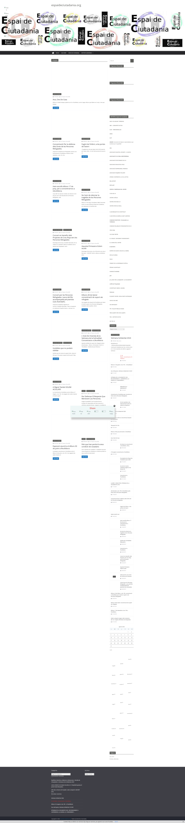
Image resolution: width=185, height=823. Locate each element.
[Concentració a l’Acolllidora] (114, 477)
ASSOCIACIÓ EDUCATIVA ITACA (117, 164)
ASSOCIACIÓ (113, 173)
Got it (116, 821)
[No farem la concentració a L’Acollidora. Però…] (114, 446)
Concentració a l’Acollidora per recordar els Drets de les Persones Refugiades (121, 395)
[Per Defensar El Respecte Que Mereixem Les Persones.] (94, 377)
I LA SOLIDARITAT (127, 280)
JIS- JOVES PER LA (114, 280)
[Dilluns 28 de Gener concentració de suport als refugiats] (94, 276)
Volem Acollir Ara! (115, 514)
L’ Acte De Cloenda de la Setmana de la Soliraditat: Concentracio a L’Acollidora (92, 338)
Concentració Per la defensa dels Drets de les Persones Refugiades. (64, 146)
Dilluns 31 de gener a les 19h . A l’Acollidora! (121, 364)
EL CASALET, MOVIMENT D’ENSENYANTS (119, 238)
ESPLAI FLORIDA (113, 255)
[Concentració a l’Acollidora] (114, 550)
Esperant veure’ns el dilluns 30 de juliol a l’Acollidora (65, 447)
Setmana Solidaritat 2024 (121, 338)
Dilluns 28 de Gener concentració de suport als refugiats (92, 297)
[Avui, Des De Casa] (79, 78)
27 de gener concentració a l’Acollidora (120, 452)
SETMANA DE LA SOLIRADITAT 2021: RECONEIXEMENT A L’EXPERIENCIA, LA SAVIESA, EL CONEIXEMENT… (120, 379)
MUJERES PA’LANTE (120, 173)
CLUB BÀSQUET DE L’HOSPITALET (118, 212)
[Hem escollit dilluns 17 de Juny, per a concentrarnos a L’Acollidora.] (65, 172)
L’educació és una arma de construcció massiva (125, 575)
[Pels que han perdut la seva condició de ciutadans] (94, 427)
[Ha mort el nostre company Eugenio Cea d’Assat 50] (114, 468)
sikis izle (53, 790)
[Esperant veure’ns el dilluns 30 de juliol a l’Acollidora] (65, 428)
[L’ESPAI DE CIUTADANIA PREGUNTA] (114, 542)
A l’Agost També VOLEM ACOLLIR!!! (62, 388)
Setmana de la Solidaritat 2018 (66, 782)
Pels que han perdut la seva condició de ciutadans (93, 445)
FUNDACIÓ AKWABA (114, 271)
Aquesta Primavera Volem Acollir (92, 247)
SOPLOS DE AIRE (114, 300)
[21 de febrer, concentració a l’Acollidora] (114, 358)
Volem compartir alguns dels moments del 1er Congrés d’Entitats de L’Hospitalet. (121, 619)
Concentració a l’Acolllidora (123, 476)
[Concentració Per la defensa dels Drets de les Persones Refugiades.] (65, 125)
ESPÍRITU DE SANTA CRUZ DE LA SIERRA (119, 251)
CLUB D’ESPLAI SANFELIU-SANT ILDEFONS (120, 216)
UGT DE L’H (112, 321)
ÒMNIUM (112, 292)
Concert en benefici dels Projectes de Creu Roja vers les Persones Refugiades (65, 237)
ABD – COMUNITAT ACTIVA (116, 125)
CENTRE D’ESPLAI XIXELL (116, 206)
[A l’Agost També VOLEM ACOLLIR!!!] (65, 372)
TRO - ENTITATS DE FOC (115, 317)
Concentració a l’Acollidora (123, 549)
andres (119, 341)
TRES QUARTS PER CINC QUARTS (117, 313)
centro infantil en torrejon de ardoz (60, 785)
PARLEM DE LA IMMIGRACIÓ (123, 387)
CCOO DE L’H (113, 193)
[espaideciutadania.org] (53, 53)
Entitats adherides (86, 53)
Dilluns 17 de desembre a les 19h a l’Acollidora (119, 611)
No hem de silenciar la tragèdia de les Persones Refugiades (91, 197)
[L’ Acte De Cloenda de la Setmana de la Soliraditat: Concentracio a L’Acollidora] (94, 323)
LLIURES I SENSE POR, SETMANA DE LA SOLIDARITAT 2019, (120, 483)
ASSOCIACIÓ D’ (113, 160)
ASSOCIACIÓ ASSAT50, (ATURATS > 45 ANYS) (120, 152)
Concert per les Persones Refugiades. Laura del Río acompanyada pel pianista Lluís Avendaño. (63, 298)
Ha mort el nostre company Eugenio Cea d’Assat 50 (125, 467)
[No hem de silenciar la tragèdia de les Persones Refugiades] (94, 176)
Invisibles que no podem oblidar (62, 349)
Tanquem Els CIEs (115, 425)
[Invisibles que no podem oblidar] (65, 329)
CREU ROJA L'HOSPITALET (57, 229)
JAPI (111, 275)
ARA (111, 148)
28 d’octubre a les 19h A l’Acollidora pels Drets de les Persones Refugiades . (120, 491)
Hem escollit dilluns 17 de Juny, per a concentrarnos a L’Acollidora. (64, 188)
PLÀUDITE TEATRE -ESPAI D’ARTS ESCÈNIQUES (121, 296)
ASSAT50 (83, 390)
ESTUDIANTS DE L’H (121, 160)
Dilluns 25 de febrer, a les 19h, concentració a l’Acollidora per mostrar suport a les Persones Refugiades (121, 595)
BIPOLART (112, 185)
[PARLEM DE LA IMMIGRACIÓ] (114, 388)
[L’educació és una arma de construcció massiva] (114, 576)
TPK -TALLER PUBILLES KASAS (117, 308)
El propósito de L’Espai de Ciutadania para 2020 (126, 459)
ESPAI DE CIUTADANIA (74, 53)
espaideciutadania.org (66, 5)
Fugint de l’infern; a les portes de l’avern (93, 145)
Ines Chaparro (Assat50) (65, 96)
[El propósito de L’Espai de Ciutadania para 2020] (114, 460)
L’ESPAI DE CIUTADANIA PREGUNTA (125, 541)
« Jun (111, 650)
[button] (92, 53)
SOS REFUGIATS (113, 304)
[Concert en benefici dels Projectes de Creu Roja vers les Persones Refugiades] (65, 222)
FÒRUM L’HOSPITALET (115, 267)
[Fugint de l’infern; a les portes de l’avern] (94, 125)
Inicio (57, 53)
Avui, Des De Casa (60, 99)
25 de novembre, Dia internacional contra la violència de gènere (125, 403)
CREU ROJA (112, 230)
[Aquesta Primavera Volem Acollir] (94, 227)
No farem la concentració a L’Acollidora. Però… (126, 445)
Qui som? (63, 53)
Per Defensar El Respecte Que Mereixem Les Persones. (93, 397)
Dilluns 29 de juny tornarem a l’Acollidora (121, 431)
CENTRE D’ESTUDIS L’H (115, 201)
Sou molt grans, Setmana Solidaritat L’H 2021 (121, 371)
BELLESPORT (113, 181)
